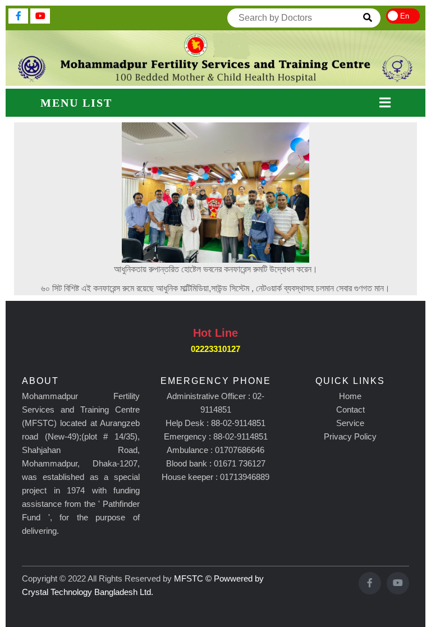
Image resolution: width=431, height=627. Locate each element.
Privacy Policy (350, 436)
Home (350, 396)
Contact (350, 409)
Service (350, 423)
